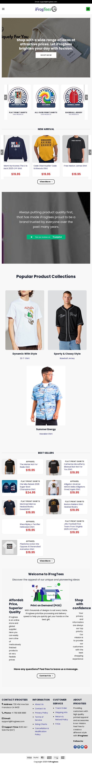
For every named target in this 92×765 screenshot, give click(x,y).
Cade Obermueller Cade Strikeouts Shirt (45, 167)
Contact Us (40, 708)
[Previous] (5, 102)
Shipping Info (61, 712)
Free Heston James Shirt (75, 166)
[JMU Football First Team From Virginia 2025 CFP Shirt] (54, 527)
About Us (39, 704)
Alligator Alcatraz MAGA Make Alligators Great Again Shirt (74, 487)
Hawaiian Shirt (46, 433)
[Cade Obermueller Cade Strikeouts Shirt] (46, 149)
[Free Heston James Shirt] (76, 149)
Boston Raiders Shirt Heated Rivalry (73, 505)
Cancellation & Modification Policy (42, 731)
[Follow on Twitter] (82, 747)
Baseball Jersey (67, 358)
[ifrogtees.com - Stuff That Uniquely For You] (46, 9)
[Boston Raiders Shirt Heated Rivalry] (54, 506)
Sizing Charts (41, 724)
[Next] (86, 102)
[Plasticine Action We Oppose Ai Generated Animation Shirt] (9, 547)
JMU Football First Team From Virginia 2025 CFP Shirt (73, 527)
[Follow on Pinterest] (85, 747)
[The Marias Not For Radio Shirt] (9, 466)
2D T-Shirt (25, 358)
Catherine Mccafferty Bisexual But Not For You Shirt (74, 467)
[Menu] (3, 9)
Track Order (61, 708)
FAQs (57, 723)
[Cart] (88, 9)
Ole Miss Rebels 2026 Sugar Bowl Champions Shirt (29, 487)
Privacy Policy (41, 712)
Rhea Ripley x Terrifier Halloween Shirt (30, 525)
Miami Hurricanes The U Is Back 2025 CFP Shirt (15, 167)
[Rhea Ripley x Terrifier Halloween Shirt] (9, 526)
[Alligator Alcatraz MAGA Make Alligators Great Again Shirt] (54, 487)
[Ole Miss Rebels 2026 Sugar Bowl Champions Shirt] (9, 487)
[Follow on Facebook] (75, 747)
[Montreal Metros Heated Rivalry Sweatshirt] (9, 507)
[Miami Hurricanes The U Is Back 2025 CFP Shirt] (16, 149)
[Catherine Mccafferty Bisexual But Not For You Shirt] (54, 467)
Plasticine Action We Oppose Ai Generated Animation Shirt (30, 547)
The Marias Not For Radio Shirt (29, 465)
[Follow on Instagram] (78, 747)
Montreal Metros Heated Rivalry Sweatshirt (28, 507)
